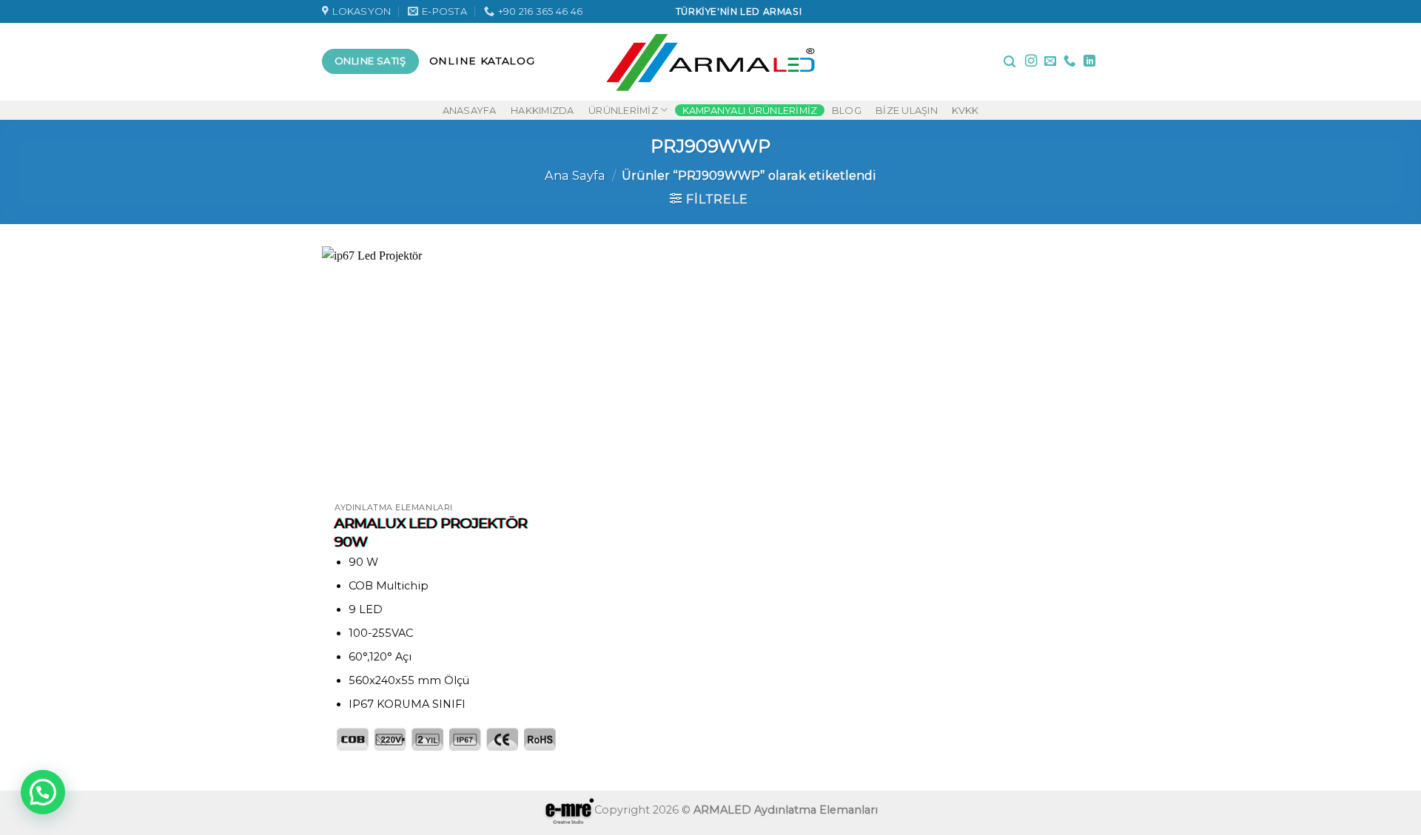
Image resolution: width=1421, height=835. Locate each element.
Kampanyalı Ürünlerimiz (750, 110)
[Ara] (1009, 61)
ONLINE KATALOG (482, 61)
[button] (43, 792)
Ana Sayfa (575, 175)
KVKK (965, 110)
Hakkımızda (542, 110)
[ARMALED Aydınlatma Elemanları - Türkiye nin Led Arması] (710, 61)
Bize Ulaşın (907, 110)
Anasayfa (470, 110)
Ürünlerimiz (623, 110)
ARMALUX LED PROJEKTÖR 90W (431, 532)
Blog (846, 110)
